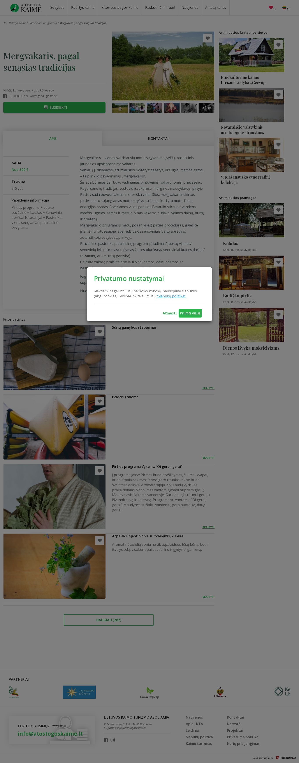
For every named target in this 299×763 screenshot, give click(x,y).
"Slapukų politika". (171, 296)
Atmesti (169, 313)
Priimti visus (190, 313)
